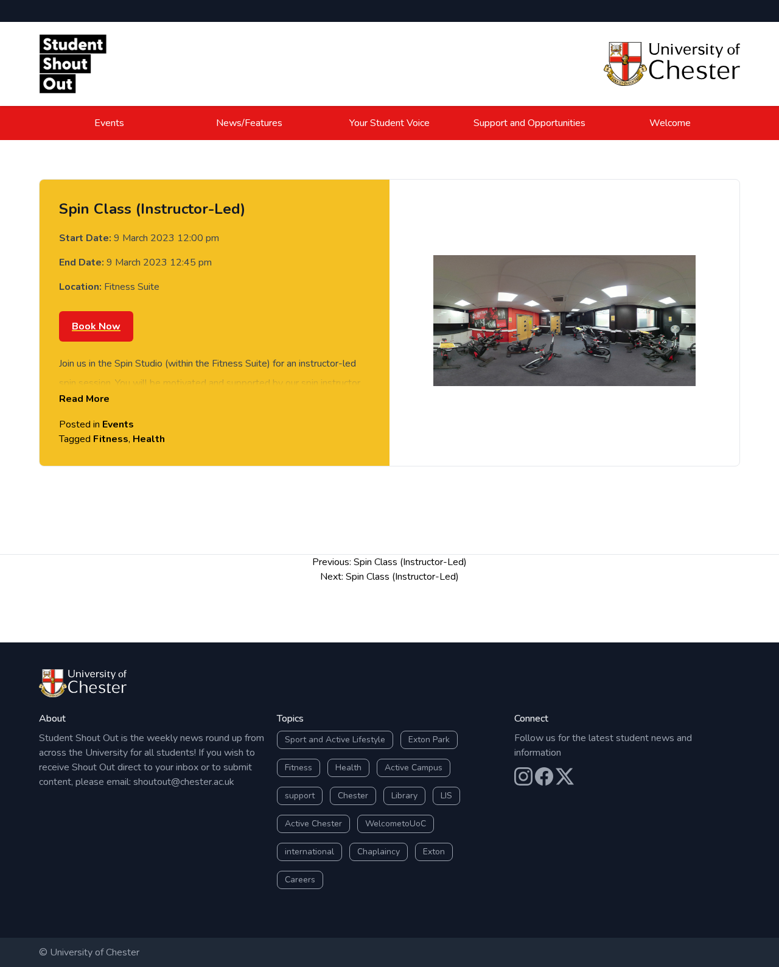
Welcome (670, 123)
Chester (353, 795)
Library (404, 795)
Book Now (96, 326)
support (300, 795)
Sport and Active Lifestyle (335, 739)
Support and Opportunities (529, 123)
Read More (84, 399)
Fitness (110, 439)
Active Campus (413, 767)
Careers (300, 879)
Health (149, 439)
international (309, 851)
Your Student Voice (389, 123)
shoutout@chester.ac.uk (183, 782)
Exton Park (429, 739)
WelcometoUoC (395, 823)
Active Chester (313, 823)
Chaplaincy (378, 851)
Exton (434, 851)
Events (109, 123)
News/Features (249, 123)
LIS (446, 795)
